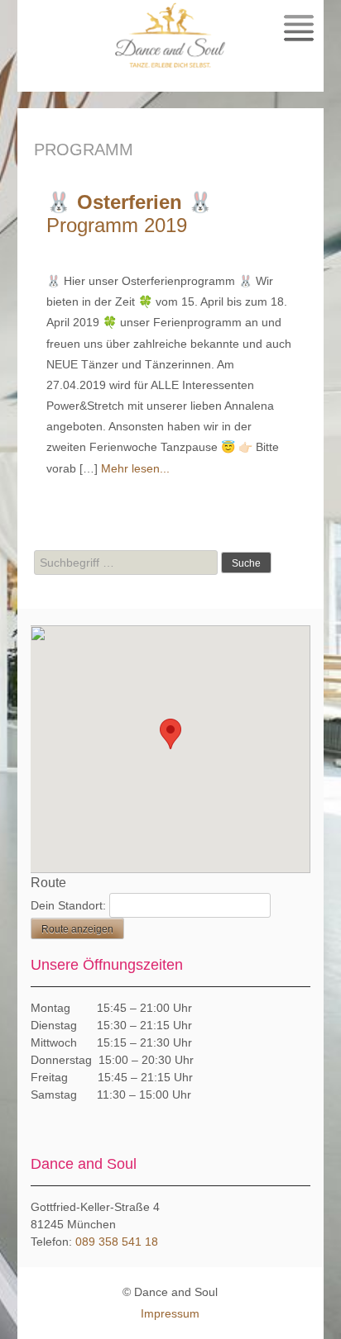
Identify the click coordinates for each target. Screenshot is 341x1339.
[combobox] (126, 562)
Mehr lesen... (135, 468)
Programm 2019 (129, 213)
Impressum (170, 1313)
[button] (170, 734)
